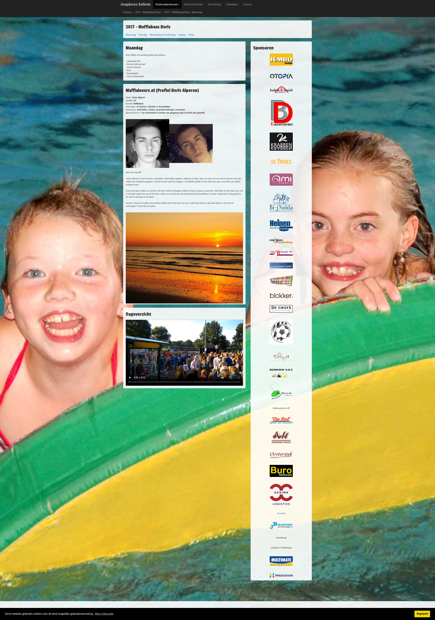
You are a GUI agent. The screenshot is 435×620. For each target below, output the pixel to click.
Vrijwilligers (232, 4)
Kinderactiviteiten (193, 4)
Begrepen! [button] (422, 613)
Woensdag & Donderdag (163, 34)
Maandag (131, 34)
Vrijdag (182, 34)
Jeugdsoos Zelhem (136, 4)
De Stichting (214, 4)
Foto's (191, 34)
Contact (247, 4)
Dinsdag (142, 34)
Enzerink (281, 513)
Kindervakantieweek (166, 4)
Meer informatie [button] (104, 613)
